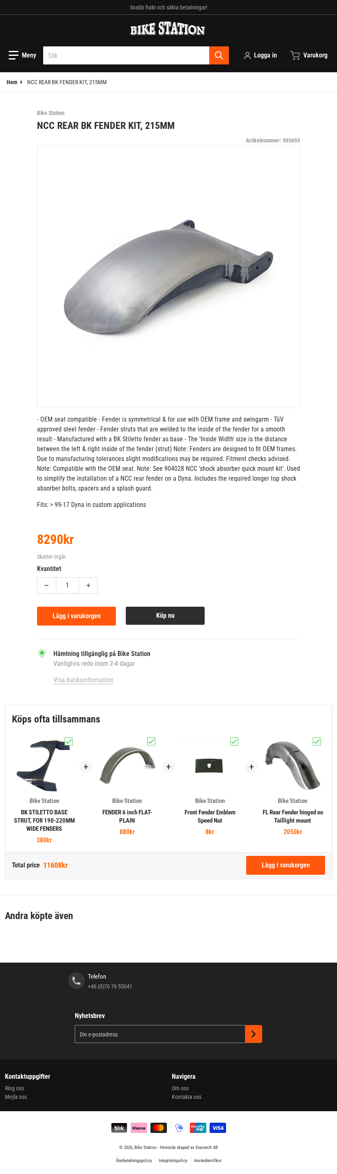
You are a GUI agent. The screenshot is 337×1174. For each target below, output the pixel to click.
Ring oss (14, 1088)
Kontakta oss (186, 1097)
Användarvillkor (208, 1160)
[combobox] (136, 55)
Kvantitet (49, 569)
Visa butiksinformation (83, 680)
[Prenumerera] (253, 1034)
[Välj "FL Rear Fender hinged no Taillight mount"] (317, 741)
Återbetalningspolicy (134, 1160)
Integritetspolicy (173, 1160)
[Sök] (219, 55)
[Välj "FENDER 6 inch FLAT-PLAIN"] (151, 741)
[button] (22, 55)
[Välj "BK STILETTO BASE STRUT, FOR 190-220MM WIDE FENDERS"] (69, 741)
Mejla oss (16, 1097)
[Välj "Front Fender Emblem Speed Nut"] (234, 741)
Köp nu (165, 615)
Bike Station (145, 1147)
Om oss (180, 1088)
